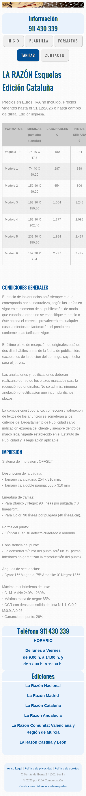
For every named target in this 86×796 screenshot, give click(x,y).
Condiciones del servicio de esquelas (43, 786)
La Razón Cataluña (43, 705)
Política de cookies (66, 768)
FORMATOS (68, 40)
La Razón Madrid (43, 695)
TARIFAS (28, 55)
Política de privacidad (38, 768)
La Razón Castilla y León (43, 742)
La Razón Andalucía (43, 715)
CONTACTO (55, 55)
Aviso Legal (14, 768)
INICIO (13, 40)
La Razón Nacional (43, 685)
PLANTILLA (39, 40)
